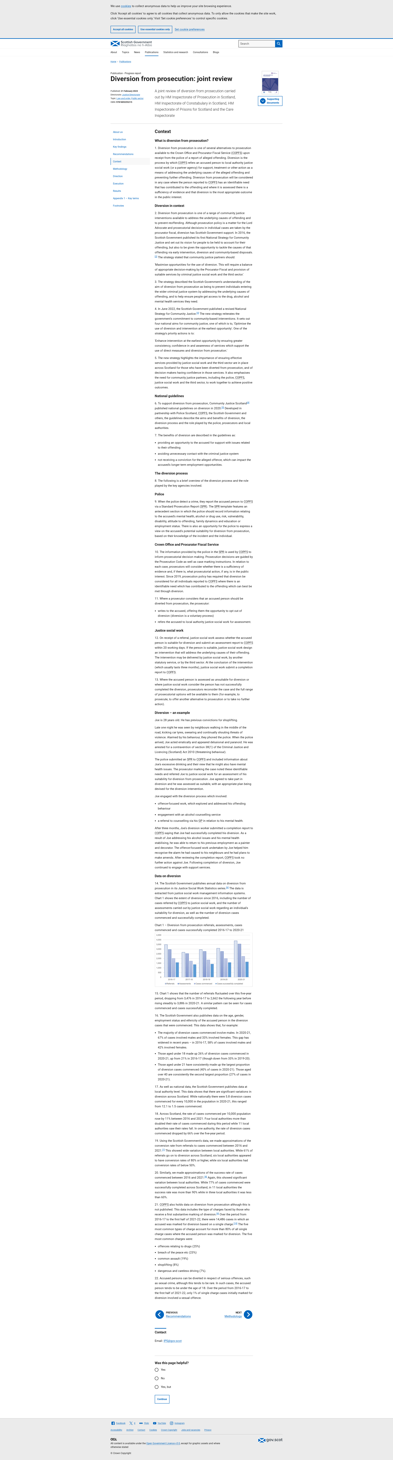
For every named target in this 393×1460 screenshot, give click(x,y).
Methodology (120, 168)
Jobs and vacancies (190, 1430)
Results (117, 191)
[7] (163, 1149)
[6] (227, 887)
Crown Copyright (169, 1430)
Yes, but (166, 1387)
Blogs (216, 52)
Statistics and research (175, 52)
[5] (223, 407)
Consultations (200, 52)
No (163, 1378)
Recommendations (123, 154)
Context (117, 161)
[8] (205, 1176)
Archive (129, 1430)
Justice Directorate (131, 94)
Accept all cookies (123, 29)
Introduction (119, 139)
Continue (162, 1399)
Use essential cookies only (155, 29)
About (114, 52)
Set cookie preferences (190, 29)
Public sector (137, 98)
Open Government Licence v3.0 (163, 1443)
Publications (151, 52)
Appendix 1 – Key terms (126, 198)
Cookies (153, 1430)
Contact (141, 1430)
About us (118, 132)
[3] (197, 313)
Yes (163, 1369)
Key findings (119, 146)
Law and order (123, 98)
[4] (248, 402)
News (137, 52)
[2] (156, 256)
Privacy (207, 1430)
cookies (126, 6)
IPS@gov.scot (173, 1341)
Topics (125, 52)
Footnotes (118, 205)
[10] (235, 1223)
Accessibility (116, 1430)
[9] (217, 1213)
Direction (118, 176)
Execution (118, 183)
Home (113, 61)
